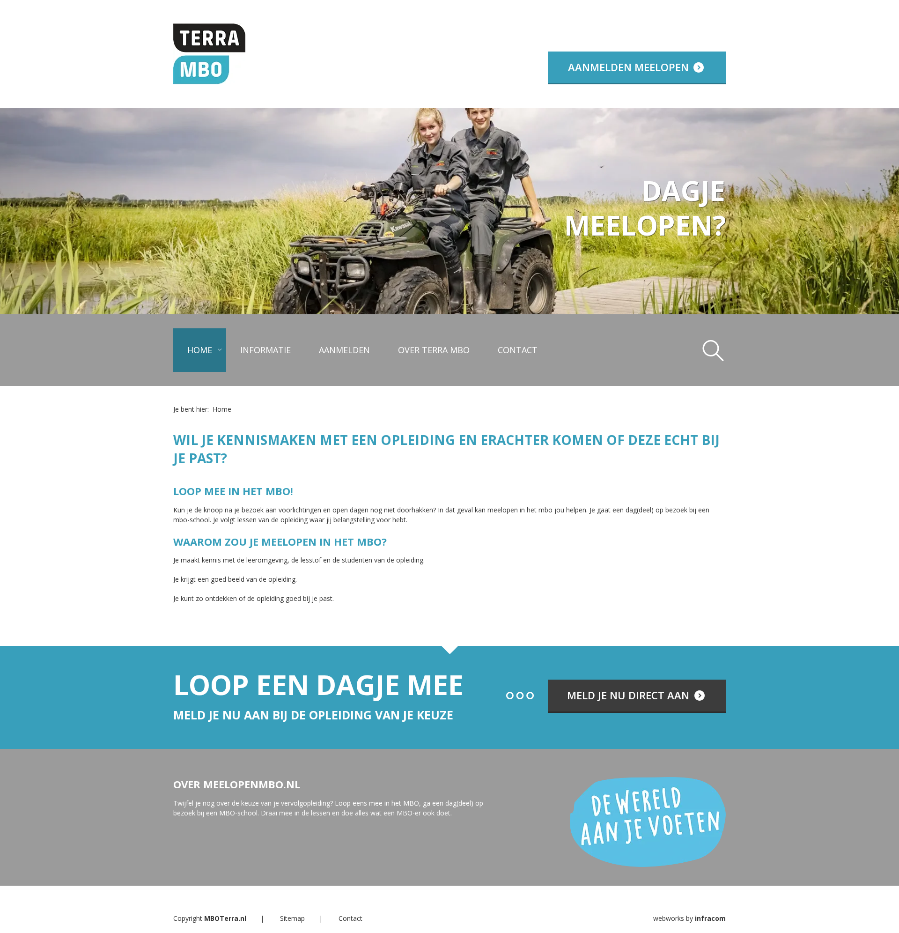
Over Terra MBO (434, 349)
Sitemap (292, 918)
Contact (518, 349)
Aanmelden (344, 349)
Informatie (265, 349)
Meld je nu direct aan (629, 695)
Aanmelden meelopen (630, 67)
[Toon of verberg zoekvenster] (713, 350)
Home (199, 349)
